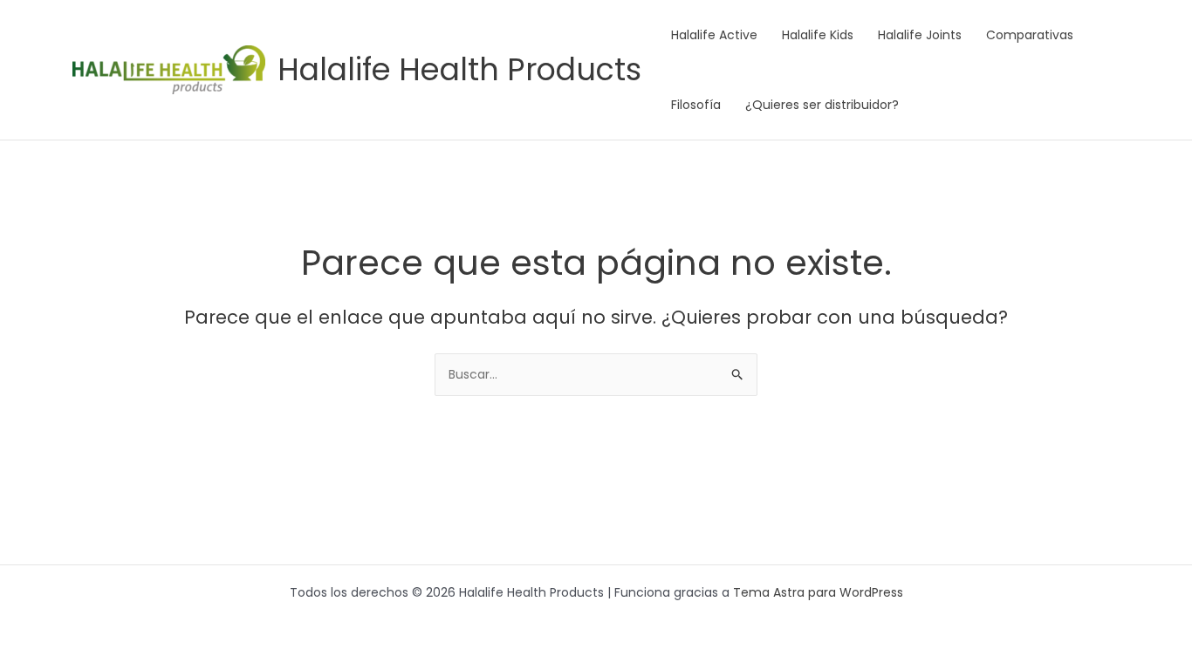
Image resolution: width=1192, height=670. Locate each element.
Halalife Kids (817, 35)
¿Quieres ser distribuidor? (822, 104)
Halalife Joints (920, 35)
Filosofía (696, 104)
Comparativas (1029, 35)
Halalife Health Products (459, 69)
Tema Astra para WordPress (818, 592)
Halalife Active (714, 35)
